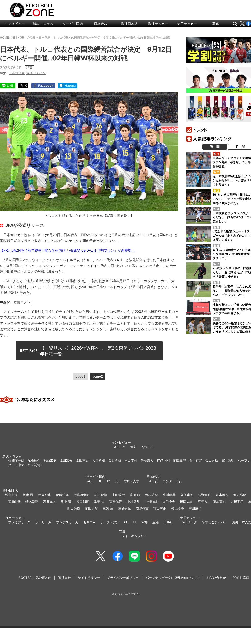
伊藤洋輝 (62, 495)
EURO (168, 522)
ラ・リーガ (43, 522)
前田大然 (91, 508)
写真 (215, 24)
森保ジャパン (36, 73)
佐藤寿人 (147, 460)
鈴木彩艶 (31, 502)
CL (126, 522)
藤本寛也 (219, 502)
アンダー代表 (172, 481)
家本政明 (228, 460)
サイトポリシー (89, 578)
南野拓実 (142, 508)
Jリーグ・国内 (72, 24)
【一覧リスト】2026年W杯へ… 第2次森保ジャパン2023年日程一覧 (98, 350)
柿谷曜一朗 (16, 460)
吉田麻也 (195, 508)
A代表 (153, 481)
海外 (133, 447)
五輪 (155, 522)
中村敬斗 (133, 502)
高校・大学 (131, 481)
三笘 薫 (108, 508)
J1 (99, 481)
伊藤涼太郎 (81, 495)
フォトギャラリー (134, 536)
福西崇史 (50, 460)
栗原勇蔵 (114, 460)
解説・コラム (43, 24)
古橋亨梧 (237, 502)
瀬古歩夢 (239, 495)
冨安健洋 (115, 502)
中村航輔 (151, 502)
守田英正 (159, 508)
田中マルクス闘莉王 (29, 465)
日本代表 (101, 24)
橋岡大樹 (186, 502)
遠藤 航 (135, 495)
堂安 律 (99, 502)
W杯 (144, 522)
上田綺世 (118, 495)
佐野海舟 (204, 495)
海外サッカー (158, 24)
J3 (116, 481)
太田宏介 (66, 460)
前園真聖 (179, 460)
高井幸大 (49, 502)
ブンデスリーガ (67, 522)
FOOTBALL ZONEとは (35, 578)
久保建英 (186, 495)
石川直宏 (195, 460)
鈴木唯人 (222, 495)
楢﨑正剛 (163, 460)
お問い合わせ (216, 578)
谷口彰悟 (82, 502)
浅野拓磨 (11, 495)
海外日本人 (129, 24)
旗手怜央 (168, 502)
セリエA (89, 522)
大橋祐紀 (151, 495)
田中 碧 (66, 502)
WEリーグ (189, 522)
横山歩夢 (177, 508)
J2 (108, 481)
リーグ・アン (109, 522)
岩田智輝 (100, 495)
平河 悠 (203, 502)
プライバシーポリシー (123, 578)
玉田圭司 (131, 460)
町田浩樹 (73, 508)
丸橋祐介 (33, 460)
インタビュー (14, 24)
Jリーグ (120, 447)
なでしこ (148, 447)
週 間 (215, 147)
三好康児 (124, 508)
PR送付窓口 (241, 578)
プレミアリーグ (19, 522)
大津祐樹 (98, 460)
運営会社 (64, 578)
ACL (90, 481)
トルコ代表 (17, 73)
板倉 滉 (28, 495)
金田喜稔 (211, 460)
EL (135, 522)
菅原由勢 (14, 502)
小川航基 (169, 495)
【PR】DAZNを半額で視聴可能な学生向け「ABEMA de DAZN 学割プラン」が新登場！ (67, 250)
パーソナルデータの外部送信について (173, 578)
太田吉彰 (82, 460)
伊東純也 (44, 495)
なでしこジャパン (214, 522)
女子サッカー (187, 24)
